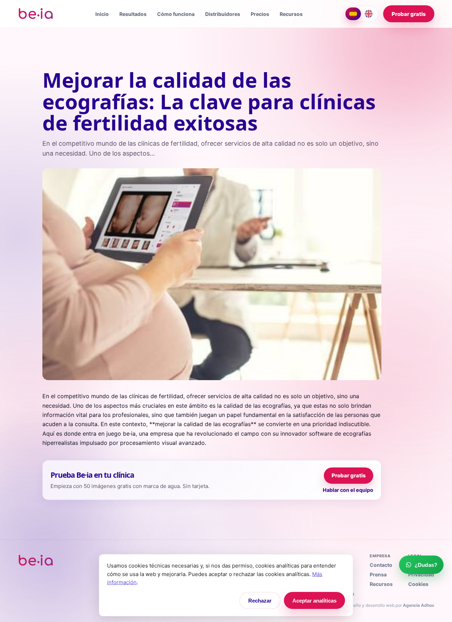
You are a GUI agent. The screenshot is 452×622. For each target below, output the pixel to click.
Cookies (418, 584)
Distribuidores (222, 14)
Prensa (378, 574)
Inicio (102, 14)
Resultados (133, 14)
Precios (260, 14)
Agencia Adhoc (418, 605)
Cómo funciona (176, 14)
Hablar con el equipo (348, 490)
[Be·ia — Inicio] (36, 14)
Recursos (291, 14)
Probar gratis (409, 14)
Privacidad (421, 574)
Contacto (381, 565)
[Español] (353, 13)
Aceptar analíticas (314, 601)
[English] (368, 13)
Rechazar (260, 601)
